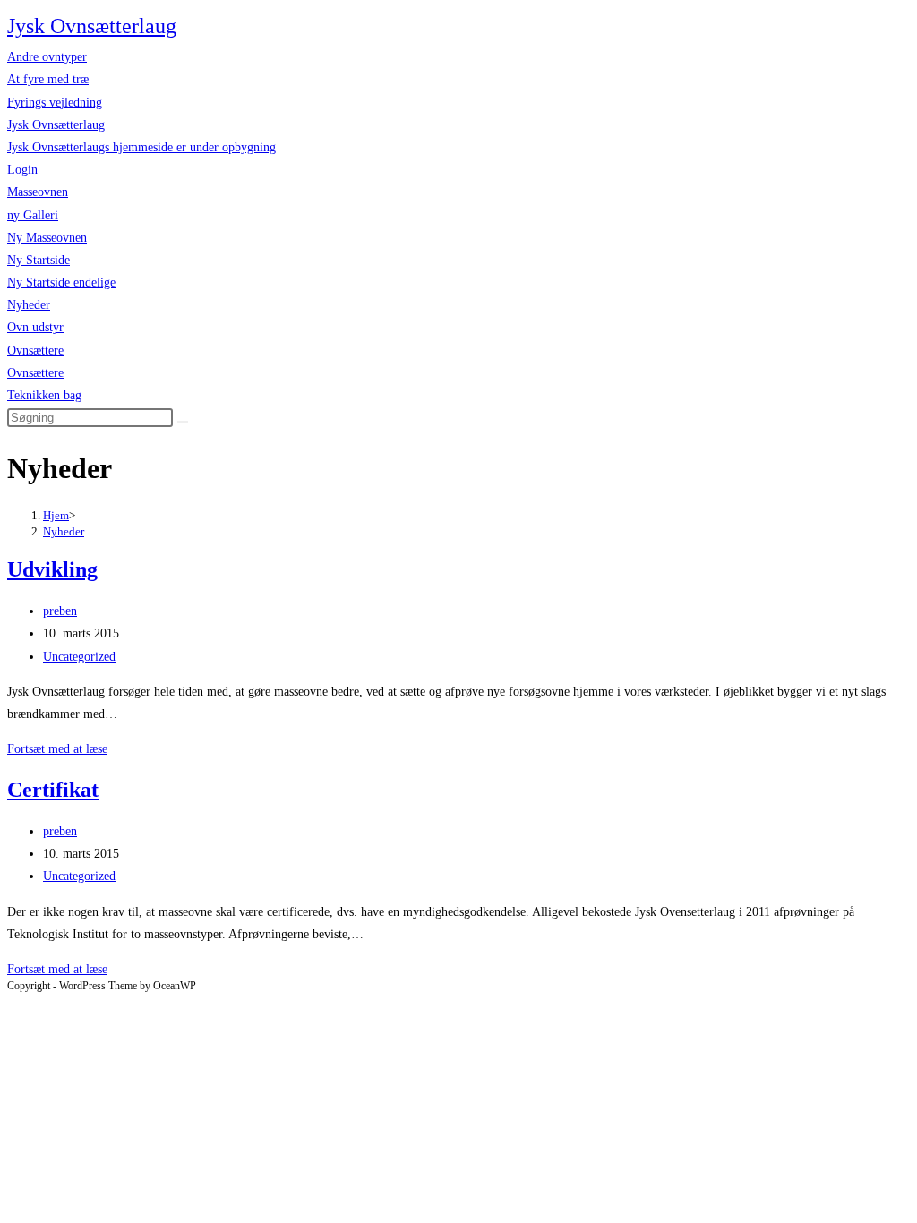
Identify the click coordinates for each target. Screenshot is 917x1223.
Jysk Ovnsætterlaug (91, 26)
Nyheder (28, 305)
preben (60, 611)
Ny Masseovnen (47, 237)
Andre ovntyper (47, 57)
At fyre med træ (48, 79)
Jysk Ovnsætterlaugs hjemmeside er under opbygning (141, 147)
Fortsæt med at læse (57, 749)
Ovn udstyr (35, 327)
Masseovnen (37, 192)
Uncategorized (79, 656)
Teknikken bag (44, 395)
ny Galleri (32, 215)
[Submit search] (182, 421)
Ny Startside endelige (61, 282)
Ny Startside (38, 260)
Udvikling (52, 569)
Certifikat (53, 789)
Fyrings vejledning (54, 102)
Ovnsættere (35, 350)
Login (22, 169)
